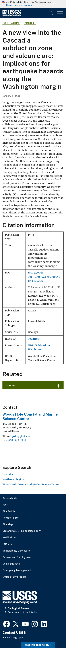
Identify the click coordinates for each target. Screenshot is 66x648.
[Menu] (60, 13)
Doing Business (11, 563)
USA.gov (7, 544)
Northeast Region (13, 479)
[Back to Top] (55, 637)
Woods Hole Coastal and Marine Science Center (31, 484)
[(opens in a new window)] (6, 623)
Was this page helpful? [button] (38, 644)
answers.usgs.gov (12, 637)
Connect (11, 385)
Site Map (7, 524)
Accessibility (9, 498)
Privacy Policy (10, 518)
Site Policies (9, 511)
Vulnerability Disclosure (16, 550)
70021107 (33, 338)
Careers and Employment (16, 557)
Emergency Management (16, 570)
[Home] (11, 15)
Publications (11, 23)
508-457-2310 (17, 440)
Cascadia (7, 474)
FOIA (5, 504)
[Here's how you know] (33, 4)
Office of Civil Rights (14, 577)
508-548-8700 (21, 436)
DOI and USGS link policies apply (21, 531)
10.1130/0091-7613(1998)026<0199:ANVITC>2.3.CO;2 (44, 276)
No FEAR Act (9, 537)
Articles (30, 23)
